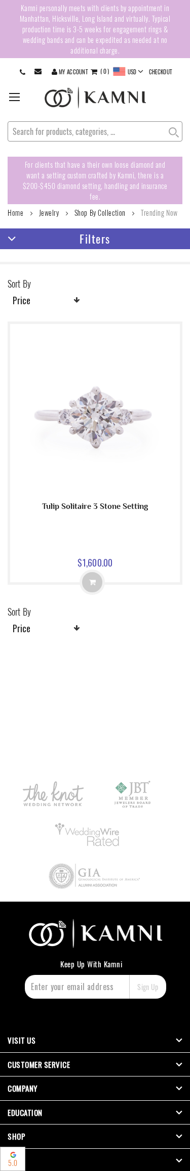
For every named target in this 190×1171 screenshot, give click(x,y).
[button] (128, 72)
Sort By (19, 283)
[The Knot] (53, 793)
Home (15, 212)
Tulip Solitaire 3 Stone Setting (95, 506)
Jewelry (49, 212)
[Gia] (95, 876)
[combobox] (95, 131)
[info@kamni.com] (40, 71)
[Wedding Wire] (89, 835)
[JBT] (133, 794)
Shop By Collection (100, 212)
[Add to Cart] (92, 582)
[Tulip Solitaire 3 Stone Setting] (95, 490)
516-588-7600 (23, 71)
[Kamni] (95, 97)
